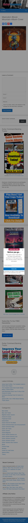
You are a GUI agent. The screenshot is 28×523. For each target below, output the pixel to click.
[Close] (23, 250)
